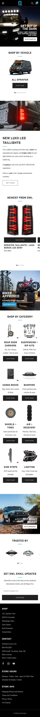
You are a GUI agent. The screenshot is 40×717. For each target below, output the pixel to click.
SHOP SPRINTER (30, 39)
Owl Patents (6, 703)
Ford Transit (6, 625)
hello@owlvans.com (9, 644)
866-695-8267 (7, 647)
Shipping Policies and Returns (12, 692)
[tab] (15, 92)
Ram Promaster (7, 628)
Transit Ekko (6, 632)
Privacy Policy (7, 699)
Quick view (20, 240)
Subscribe (20, 597)
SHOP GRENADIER (30, 526)
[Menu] (3, 3)
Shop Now (20, 85)
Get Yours (10, 183)
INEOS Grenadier (8, 617)
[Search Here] (32, 3)
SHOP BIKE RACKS (9, 304)
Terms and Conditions (9, 695)
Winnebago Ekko (8, 621)
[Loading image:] (20, 76)
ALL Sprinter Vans (8, 614)
